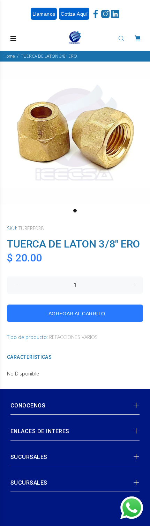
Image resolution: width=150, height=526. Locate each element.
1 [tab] (75, 210)
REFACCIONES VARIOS (73, 337)
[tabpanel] (75, 133)
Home (9, 56)
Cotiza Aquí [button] (74, 14)
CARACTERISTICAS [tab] (29, 357)
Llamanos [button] (43, 14)
